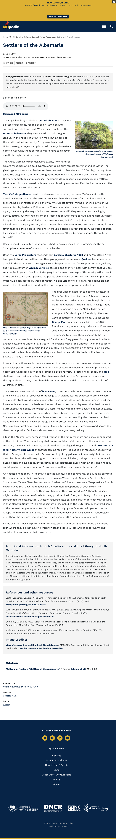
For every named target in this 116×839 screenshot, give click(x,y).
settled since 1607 (50, 120)
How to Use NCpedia (56, 765)
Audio (6, 687)
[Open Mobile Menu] (104, 26)
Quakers (86, 259)
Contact (56, 755)
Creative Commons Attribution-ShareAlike (41, 648)
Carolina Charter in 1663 (68, 254)
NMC (66, 826)
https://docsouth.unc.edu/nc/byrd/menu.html (30, 616)
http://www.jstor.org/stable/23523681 (26, 604)
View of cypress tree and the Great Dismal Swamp (32, 645)
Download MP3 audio (15, 113)
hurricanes (48, 391)
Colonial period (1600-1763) (24, 687)
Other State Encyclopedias (56, 774)
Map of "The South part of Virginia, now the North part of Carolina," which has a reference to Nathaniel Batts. (24, 331)
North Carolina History (20, 37)
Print (9, 63)
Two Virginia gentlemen (17, 194)
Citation (31, 63)
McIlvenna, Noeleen (15, 57)
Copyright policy (65, 823)
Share (19, 63)
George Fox (58, 322)
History (6, 704)
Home (5, 37)
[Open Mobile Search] (110, 26)
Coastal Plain (10, 696)
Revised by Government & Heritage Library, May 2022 (47, 57)
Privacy (56, 779)
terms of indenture (14, 133)
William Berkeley (39, 267)
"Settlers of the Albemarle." (44, 669)
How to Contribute (56, 760)
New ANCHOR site (58, 16)
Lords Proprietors (25, 254)
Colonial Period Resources (43, 37)
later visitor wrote (23, 449)
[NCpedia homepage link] (11, 25)
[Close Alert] (114, 1)
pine (106, 371)
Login (57, 770)
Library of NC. (78, 669)
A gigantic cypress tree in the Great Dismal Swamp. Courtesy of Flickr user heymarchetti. (94, 154)
